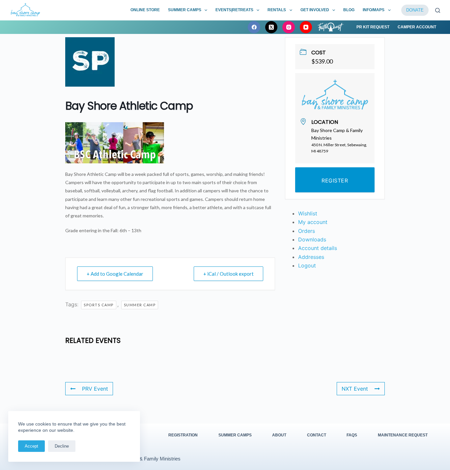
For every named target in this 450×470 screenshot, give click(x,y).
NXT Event (355, 388)
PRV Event (95, 388)
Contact (316, 435)
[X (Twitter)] (271, 27)
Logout (307, 265)
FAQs (352, 435)
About (279, 435)
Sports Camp (99, 305)
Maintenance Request (403, 435)
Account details (317, 248)
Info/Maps (373, 10)
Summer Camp (140, 305)
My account (312, 222)
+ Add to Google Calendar (115, 274)
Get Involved (314, 10)
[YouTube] (306, 27)
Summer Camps (184, 10)
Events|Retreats (234, 10)
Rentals (276, 10)
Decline (62, 446)
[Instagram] (288, 27)
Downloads (312, 239)
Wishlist (307, 213)
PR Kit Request (372, 27)
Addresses (311, 257)
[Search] (437, 10)
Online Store (145, 10)
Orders (306, 231)
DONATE (415, 10)
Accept (31, 446)
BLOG (348, 10)
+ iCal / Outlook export (228, 274)
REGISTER (335, 180)
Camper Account (417, 27)
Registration (183, 435)
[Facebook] (254, 27)
